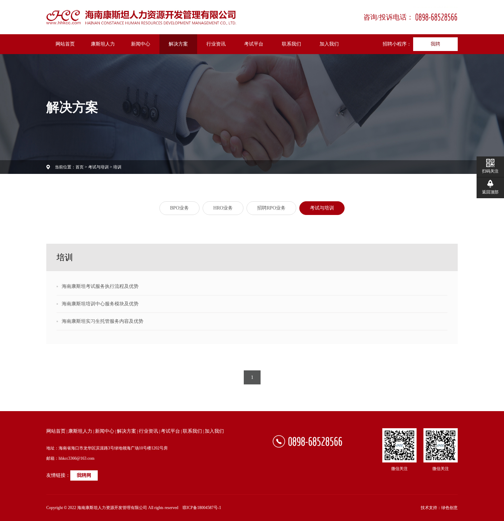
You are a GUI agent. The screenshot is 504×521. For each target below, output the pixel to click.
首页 (79, 167)
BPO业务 (179, 208)
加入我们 (329, 44)
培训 (117, 167)
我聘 (435, 44)
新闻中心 (140, 44)
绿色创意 (449, 507)
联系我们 (291, 44)
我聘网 (84, 475)
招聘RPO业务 (271, 208)
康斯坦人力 (103, 44)
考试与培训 (98, 167)
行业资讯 (216, 44)
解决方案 (178, 44)
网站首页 (65, 44)
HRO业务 (223, 208)
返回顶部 (490, 192)
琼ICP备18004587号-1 (201, 507)
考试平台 (253, 44)
